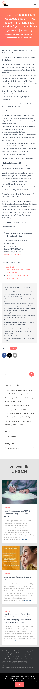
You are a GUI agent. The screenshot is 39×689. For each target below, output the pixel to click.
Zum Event (10, 267)
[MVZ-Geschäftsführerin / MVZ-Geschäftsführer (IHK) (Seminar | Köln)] (19, 492)
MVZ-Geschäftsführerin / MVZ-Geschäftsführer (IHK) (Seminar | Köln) (17, 514)
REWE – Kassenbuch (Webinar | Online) (17, 405)
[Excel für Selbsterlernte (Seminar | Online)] (19, 558)
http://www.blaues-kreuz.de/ (13, 254)
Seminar (13, 348)
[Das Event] (6, 3)
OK (19, 684)
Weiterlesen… (26, 539)
